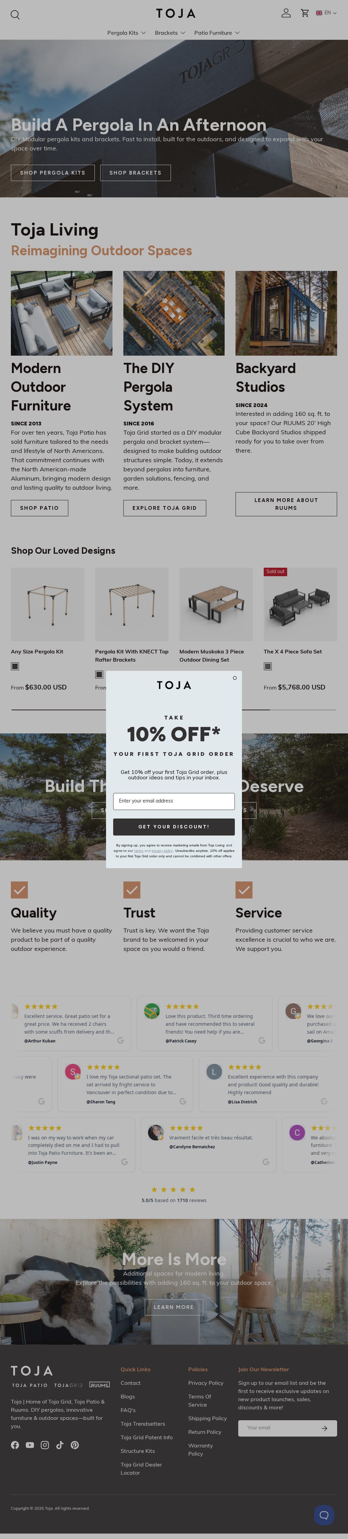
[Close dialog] (235, 678)
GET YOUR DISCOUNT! (174, 827)
